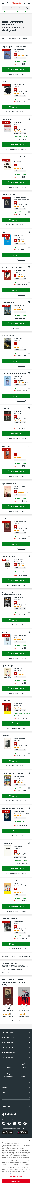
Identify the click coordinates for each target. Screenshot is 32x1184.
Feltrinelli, (16, 237)
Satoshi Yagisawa (20, 776)
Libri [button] (3, 1082)
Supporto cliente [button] (8, 1047)
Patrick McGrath (20, 84)
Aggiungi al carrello (17, 69)
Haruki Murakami (20, 270)
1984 (3, 232)
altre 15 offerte (21, 187)
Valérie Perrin (19, 921)
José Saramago (19, 305)
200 (20, 956)
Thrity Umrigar (19, 884)
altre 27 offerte (21, 873)
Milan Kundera (19, 376)
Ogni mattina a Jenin (9, 484)
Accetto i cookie (15, 1181)
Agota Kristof (19, 597)
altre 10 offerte (21, 801)
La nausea (5, 736)
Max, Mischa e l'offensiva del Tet (12, 808)
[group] (16, 11)
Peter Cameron (19, 49)
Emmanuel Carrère (20, 449)
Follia (4, 82)
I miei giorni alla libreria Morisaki (12, 773)
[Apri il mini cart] (28, 2)
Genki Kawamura (20, 160)
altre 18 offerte (21, 438)
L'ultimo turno (6, 701)
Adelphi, (16, 51)
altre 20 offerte (21, 949)
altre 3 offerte (21, 836)
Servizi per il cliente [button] (8, 1037)
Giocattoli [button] (6, 1097)
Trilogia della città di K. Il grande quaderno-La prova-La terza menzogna (12, 593)
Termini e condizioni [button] (9, 1052)
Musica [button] (4, 1087)
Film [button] (3, 1092)
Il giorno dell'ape (7, 666)
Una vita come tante (9, 195)
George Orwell (19, 235)
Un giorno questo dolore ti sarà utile (14, 47)
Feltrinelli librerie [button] (8, 1033)
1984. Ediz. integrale (8, 556)
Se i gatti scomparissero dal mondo (14, 157)
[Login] (7, 2)
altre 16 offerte (21, 549)
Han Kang (18, 122)
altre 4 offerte (21, 585)
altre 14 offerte (21, 911)
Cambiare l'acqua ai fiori (10, 919)
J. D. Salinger (18, 846)
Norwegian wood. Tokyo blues (12, 267)
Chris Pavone (18, 703)
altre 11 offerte (21, 295)
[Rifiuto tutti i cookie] (30, 1140)
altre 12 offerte (21, 260)
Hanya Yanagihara (20, 197)
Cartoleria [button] (6, 1102)
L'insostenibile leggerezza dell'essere (14, 373)
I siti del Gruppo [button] (7, 1057)
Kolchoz (4, 632)
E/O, (15, 923)
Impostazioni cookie (16, 1176)
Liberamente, (17, 561)
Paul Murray (18, 668)
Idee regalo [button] (6, 1107)
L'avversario (6, 446)
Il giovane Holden (7, 843)
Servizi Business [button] (7, 1042)
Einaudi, (16, 162)
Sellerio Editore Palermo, (20, 199)
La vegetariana (7, 119)
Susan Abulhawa (20, 486)
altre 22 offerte (21, 149)
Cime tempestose (8, 336)
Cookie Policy (7, 1173)
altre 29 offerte (21, 401)
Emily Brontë (18, 338)
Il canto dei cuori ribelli (9, 881)
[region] (16, 1161)
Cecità (24, 1008)
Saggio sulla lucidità (9, 302)
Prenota (17, 723)
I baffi (4, 519)
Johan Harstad (19, 811)
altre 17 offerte (21, 74)
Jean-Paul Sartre (20, 738)
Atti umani (5, 408)
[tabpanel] (8, 1002)
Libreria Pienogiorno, (19, 886)
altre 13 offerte (21, 225)
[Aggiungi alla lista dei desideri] (29, 46)
